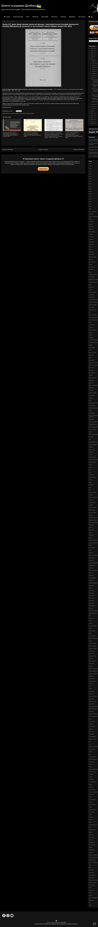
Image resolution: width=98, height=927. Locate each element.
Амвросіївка (92, 231)
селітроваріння (92, 736)
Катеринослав (92, 477)
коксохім (91, 499)
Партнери (63, 16)
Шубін (90, 892)
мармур (91, 580)
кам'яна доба (92, 457)
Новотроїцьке (92, 635)
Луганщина (92, 557)
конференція (92, 502)
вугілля (90, 289)
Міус (90, 615)
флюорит (91, 834)
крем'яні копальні (93, 522)
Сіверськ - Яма (92, 739)
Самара (91, 724)
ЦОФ (90, 867)
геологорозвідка (93, 304)
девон (90, 350)
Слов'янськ (91, 761)
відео (90, 272)
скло (90, 754)
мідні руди (91, 603)
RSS (92, 16)
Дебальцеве (92, 347)
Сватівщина (92, 726)
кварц (90, 482)
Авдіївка (91, 214)
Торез (90, 814)
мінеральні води (93, 613)
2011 (90, 171)
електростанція (93, 392)
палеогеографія (93, 648)
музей (90, 620)
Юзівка (90, 895)
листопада (95, 63)
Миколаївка (92, 595)
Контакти (83, 16)
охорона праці (92, 643)
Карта (27, 16)
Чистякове (91, 872)
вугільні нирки (92, 292)
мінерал (91, 608)
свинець (91, 729)
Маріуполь (91, 575)
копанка (91, 505)
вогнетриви (92, 277)
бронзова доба (92, 256)
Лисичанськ (92, 547)
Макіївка (91, 567)
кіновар (91, 494)
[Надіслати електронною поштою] (16, 111)
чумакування (92, 875)
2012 (90, 173)
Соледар (91, 774)
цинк (90, 865)
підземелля (92, 678)
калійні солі (92, 449)
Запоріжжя (91, 419)
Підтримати (72, 16)
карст (90, 469)
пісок (90, 686)
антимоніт (91, 236)
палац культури (93, 645)
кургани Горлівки (93, 540)
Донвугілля (91, 380)
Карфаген (91, 474)
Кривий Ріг (91, 530)
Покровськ (91, 691)
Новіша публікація (7, 149)
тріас (90, 822)
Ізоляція (91, 437)
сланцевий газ (92, 756)
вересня (94, 67)
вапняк (90, 264)
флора (28, 113)
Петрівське (91, 663)
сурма (90, 807)
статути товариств (93, 792)
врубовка (91, 287)
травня (94, 75)
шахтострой (92, 885)
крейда (90, 515)
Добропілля (92, 367)
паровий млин (92, 656)
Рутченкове (92, 721)
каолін (90, 464)
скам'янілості (23, 113)
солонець (91, 779)
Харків (90, 847)
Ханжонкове (92, 844)
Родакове (91, 711)
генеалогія (91, 297)
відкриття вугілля (93, 274)
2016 (92, 119)
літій (90, 550)
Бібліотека (35, 16)
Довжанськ (91, 370)
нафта (90, 628)
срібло (90, 784)
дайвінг (91, 345)
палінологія (92, 651)
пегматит (91, 658)
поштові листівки (93, 696)
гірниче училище (93, 314)
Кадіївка (91, 447)
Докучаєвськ (92, 372)
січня (93, 108)
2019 (92, 113)
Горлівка (91, 327)
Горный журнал (93, 329)
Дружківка (91, 387)
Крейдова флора (93, 517)
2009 (90, 166)
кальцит (91, 454)
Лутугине (91, 560)
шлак (90, 887)
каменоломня (92, 462)
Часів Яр (91, 870)
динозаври (91, 360)
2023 (92, 55)
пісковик (91, 683)
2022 (92, 57)
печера (91, 666)
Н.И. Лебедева (13, 98)
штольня (91, 890)
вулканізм (91, 294)
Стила (90, 797)
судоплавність (92, 804)
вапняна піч (92, 267)
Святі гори (91, 731)
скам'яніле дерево (15, 113)
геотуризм (91, 307)
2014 (92, 123)
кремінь (91, 527)
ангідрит (91, 234)
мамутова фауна (93, 570)
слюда (90, 764)
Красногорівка (92, 512)
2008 (90, 163)
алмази (91, 224)
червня (94, 73)
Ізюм (90, 439)
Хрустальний (92, 860)
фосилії (32, 113)
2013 (90, 176)
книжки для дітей (93, 497)
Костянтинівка (92, 507)
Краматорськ (92, 510)
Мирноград (92, 598)
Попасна (91, 693)
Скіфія (90, 751)
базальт (91, 246)
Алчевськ (91, 229)
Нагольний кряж (93, 625)
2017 (92, 117)
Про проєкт (54, 16)
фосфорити (92, 842)
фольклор (91, 837)
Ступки (90, 802)
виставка (91, 269)
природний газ (92, 701)
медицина (91, 585)
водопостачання (93, 282)
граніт (90, 332)
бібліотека (8, 113)
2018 (92, 115)
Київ (90, 489)
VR (89, 902)
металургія (91, 590)
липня (93, 71)
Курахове (91, 535)
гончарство (91, 324)
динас (90, 357)
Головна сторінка (43, 149)
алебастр (91, 221)
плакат (90, 688)
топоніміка (91, 812)
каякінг (90, 479)
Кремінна (91, 525)
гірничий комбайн (93, 317)
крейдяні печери (93, 520)
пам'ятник (91, 653)
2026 (92, 48)
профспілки (92, 703)
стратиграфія (92, 799)
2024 (92, 52)
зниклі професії (93, 429)
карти (90, 472)
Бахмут (91, 249)
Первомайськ (92, 661)
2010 (90, 168)
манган (91, 572)
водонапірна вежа (93, 279)
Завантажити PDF (6, 107)
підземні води (92, 681)
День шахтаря (92, 352)
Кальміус (91, 452)
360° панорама (93, 211)
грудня (94, 60)
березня (94, 104)
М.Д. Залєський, (27, 96)
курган (90, 537)
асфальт (91, 244)
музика (90, 623)
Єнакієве (91, 398)
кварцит (91, 484)
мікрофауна (92, 605)
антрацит (91, 239)
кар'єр (90, 467)
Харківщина (92, 849)
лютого (94, 106)
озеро (90, 640)
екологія (91, 390)
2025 (92, 50)
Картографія (44, 16)
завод (90, 410)
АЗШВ (90, 219)
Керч (90, 487)
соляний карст (92, 781)
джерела (91, 355)
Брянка (91, 259)
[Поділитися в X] (19, 111)
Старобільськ (92, 789)
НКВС (90, 633)
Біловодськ (91, 254)
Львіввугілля (92, 565)
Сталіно (91, 787)
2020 (92, 111)
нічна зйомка (92, 630)
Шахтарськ (91, 877)
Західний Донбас (93, 424)
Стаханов (91, 794)
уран (90, 827)
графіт (90, 335)
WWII (90, 905)
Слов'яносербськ (93, 759)
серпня (94, 69)
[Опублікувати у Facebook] (21, 111)
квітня (93, 77)
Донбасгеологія (93, 377)
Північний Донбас (93, 671)
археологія (91, 241)
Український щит (93, 824)
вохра (90, 284)
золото (90, 432)
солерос (91, 776)
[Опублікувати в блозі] (18, 111)
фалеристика (92, 829)
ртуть (90, 719)
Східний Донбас (93, 809)
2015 (92, 121)
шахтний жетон (93, 882)
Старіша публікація (78, 149)
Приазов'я (91, 698)
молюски (91, 618)
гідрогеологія (92, 309)
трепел (90, 819)
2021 (92, 59)
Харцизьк (91, 852)
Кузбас (90, 532)
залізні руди (92, 413)
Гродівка (91, 337)
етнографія (92, 395)
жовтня (94, 65)
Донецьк (91, 382)
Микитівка (91, 593)
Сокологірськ (92, 771)
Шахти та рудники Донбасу (18, 5)
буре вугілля (92, 261)
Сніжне (90, 766)
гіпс (90, 312)
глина (90, 322)
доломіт (91, 375)
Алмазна (91, 226)
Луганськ (91, 552)
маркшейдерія (92, 578)
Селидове (91, 734)
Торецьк (91, 817)
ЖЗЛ (90, 400)
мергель (91, 588)
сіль (90, 741)
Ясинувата (91, 900)
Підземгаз (91, 676)
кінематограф (92, 492)
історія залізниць (93, 442)
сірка (90, 744)
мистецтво (91, 600)
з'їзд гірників (92, 405)
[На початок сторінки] (94, 924)
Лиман (90, 545)
